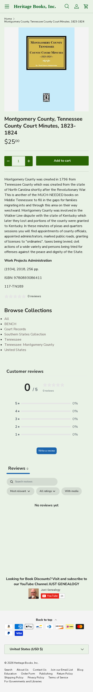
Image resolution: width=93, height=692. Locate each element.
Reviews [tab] (18, 468)
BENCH (10, 324)
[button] (46, 403)
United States (15, 350)
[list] (46, 69)
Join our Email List (62, 669)
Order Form (28, 673)
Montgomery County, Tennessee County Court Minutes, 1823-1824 (44, 21)
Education (10, 673)
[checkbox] (71, 491)
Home (8, 18)
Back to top (44, 620)
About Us (23, 669)
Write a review (46, 450)
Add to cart (62, 160)
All (6, 318)
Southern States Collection (25, 334)
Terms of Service (58, 677)
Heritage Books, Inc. (26, 663)
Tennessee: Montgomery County (29, 344)
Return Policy (65, 673)
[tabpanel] (46, 515)
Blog (80, 669)
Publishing (46, 673)
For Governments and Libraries (23, 681)
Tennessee (12, 339)
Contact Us (39, 669)
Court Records (15, 329)
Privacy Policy (36, 677)
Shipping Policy (13, 677)
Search (8, 669)
